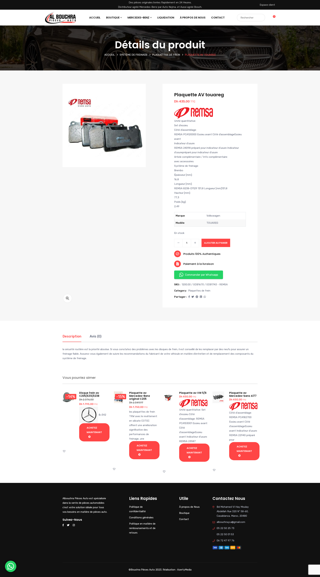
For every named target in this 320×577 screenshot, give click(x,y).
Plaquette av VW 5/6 (192, 393)
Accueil (94, 17)
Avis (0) (96, 336)
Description (71, 336)
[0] (272, 17)
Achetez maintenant (94, 430)
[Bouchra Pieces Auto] (61, 17)
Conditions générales (141, 517)
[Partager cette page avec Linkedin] (201, 296)
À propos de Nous (193, 17)
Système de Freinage (133, 54)
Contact (218, 17)
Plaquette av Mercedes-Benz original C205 (139, 396)
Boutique (113, 17)
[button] (67, 298)
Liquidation (165, 17)
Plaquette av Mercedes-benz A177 (242, 394)
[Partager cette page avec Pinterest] (197, 296)
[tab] (71, 338)
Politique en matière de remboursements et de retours (142, 528)
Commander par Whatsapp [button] (201, 274)
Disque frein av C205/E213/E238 (89, 394)
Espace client (267, 4)
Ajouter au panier (216, 243)
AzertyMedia (184, 569)
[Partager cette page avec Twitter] (193, 296)
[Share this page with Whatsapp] (205, 296)
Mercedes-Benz (138, 17)
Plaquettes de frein (166, 54)
